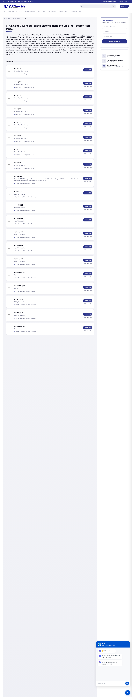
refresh (127, 644)
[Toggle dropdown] (22, 11)
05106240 (18, 176)
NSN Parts (19, 11)
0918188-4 (18, 299)
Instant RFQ (124, 6)
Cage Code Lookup (30, 11)
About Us (11, 11)
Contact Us (74, 11)
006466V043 (19, 272)
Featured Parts (63, 11)
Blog (80, 11)
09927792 (18, 68)
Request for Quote (114, 41)
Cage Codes (16, 18)
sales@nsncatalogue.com (109, 1)
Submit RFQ (88, 69)
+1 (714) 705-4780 (124, 1)
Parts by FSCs (41, 11)
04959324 (18, 205)
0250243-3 (18, 191)
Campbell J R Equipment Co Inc (24, 74)
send (127, 683)
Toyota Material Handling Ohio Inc (25, 183)
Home (4, 11)
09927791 (18, 82)
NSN (9, 18)
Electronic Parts (52, 11)
